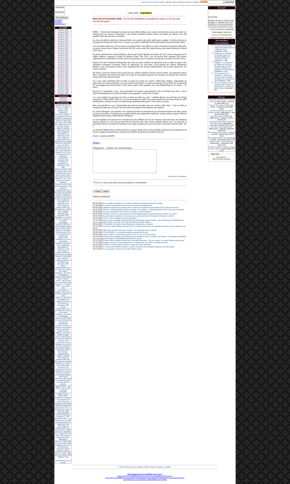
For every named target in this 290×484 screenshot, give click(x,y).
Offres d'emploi (178, 2)
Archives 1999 (63, 91)
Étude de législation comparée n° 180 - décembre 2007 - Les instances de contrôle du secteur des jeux (63, 418)
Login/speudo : (60, 7)
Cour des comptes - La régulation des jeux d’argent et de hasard (63, 116)
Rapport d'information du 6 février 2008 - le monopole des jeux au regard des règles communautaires (63, 408)
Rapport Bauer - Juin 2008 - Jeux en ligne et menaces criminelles (63, 389)
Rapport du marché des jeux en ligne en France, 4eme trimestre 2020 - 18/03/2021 (63, 108)
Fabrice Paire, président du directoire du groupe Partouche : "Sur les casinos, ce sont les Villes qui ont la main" (144, 240)
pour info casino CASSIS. (220, 116)
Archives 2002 (63, 84)
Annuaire (188, 2)
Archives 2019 (63, 46)
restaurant (215, 35)
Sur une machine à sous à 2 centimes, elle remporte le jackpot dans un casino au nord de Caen (224, 85)
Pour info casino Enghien (220, 127)
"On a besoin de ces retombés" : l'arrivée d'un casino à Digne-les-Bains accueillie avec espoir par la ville (224, 77)
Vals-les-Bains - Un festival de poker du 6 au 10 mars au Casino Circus (130, 234)
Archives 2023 (63, 37)
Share (96, 143)
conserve (227, 32)
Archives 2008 (63, 71)
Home (143, 2)
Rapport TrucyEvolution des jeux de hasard (63, 459)
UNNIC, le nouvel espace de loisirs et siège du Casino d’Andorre (127, 245)
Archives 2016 (63, 53)
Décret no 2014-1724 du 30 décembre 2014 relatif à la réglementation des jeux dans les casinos (63, 188)
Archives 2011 (63, 64)
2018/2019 (63, 98)
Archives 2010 (63, 66)
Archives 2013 (63, 59)
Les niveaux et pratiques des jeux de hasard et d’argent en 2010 (63, 292)
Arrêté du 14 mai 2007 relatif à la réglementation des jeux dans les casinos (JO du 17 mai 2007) (63, 427)
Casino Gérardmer (217, 29)
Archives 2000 (63, 89)
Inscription (58, 20)
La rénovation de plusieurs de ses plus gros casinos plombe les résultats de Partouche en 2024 (139, 216)
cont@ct (196, 2)
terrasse (230, 29)
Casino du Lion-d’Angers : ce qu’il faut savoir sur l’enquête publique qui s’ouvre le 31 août (223, 56)
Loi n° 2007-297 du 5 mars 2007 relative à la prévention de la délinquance (63, 436)
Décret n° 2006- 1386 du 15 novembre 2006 (63, 454)
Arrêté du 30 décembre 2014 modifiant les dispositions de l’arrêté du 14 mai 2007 (63, 162)
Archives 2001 (63, 87)
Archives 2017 (63, 50)
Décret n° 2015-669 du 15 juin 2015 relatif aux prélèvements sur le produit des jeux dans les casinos (63, 124)
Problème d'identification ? (60, 23)
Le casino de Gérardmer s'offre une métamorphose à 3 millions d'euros (224, 47)
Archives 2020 (63, 44)
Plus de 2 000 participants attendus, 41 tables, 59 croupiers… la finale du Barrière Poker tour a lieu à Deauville (144, 209)
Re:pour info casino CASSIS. (219, 105)
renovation (229, 38)
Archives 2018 (63, 48)
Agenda (168, 2)
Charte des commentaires (177, 176)
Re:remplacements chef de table (220, 132)
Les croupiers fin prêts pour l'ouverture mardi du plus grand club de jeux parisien (133, 203)
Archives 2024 (63, 35)
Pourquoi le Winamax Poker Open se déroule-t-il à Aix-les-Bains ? (128, 212)
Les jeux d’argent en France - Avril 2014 (63, 195)
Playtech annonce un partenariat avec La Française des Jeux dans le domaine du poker (136, 242)
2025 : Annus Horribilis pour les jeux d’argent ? (121, 218)
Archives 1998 (63, 93)
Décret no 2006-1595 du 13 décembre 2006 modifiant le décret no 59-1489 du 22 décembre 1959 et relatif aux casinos (63, 446)
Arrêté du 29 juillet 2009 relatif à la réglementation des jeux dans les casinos (63, 358)
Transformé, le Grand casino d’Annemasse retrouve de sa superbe (128, 224)
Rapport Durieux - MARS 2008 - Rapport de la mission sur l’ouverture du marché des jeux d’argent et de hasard (63, 398)
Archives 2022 (63, 39)
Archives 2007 (63, 73)
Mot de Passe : (60, 12)
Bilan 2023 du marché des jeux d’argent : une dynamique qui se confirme (130, 230)
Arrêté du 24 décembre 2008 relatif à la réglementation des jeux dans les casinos (63, 380)
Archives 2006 (63, 75)
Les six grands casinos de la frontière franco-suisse (123, 249)
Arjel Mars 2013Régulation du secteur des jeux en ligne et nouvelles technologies (63, 218)
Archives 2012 (63, 62)
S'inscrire (99, 183)
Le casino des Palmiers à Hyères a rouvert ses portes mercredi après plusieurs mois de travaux (139, 247)
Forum (149, 2)
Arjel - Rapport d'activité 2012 (63, 212)
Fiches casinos (158, 2)
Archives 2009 (63, 69)
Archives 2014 (63, 57)
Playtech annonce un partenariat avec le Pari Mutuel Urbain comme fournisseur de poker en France (140, 214)
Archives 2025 (63, 32)
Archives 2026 (63, 30)
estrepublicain (226, 35)
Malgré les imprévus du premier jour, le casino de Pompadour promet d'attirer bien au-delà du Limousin (141, 207)
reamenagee (217, 32)
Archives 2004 (63, 80)
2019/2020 (63, 100)
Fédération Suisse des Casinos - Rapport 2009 (63, 352)
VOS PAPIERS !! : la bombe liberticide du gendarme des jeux (126, 232)
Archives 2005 (63, 78)
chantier (220, 38)
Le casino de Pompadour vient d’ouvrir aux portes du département (128, 205)
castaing (213, 38)
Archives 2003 (63, 82)
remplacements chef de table (219, 141)
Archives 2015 (63, 55)
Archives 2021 (63, 41)
